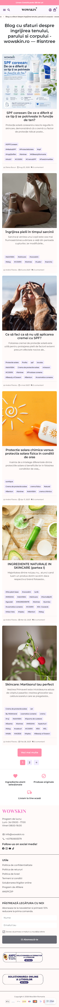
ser (31, 709)
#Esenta (9, 724)
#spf (39, 149)
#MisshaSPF (11, 149)
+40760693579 (12, 838)
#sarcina (48, 262)
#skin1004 (10, 257)
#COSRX (18, 159)
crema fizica (35, 486)
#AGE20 (17, 734)
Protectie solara (12, 362)
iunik (36, 592)
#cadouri (18, 729)
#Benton (28, 377)
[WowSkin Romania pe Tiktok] (13, 848)
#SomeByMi (46, 597)
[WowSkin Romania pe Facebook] (3, 848)
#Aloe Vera (10, 612)
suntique (9, 481)
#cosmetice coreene (44, 377)
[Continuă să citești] (29, 81)
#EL (45, 729)
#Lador (38, 262)
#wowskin (34, 257)
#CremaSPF (31, 159)
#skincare (22, 257)
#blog (8, 262)
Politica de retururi (12, 869)
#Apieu (21, 612)
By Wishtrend (11, 714)
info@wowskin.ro (13, 834)
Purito (24, 362)
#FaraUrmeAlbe (46, 159)
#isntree (23, 154)
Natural (47, 486)
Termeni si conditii (12, 878)
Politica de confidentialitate (17, 865)
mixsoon (46, 367)
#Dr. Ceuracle (42, 607)
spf (32, 362)
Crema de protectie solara (28, 367)
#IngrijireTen (11, 154)
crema (42, 714)
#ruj (7, 719)
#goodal (9, 602)
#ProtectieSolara (26, 149)
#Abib (8, 734)
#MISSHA (10, 597)
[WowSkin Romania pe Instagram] (6, 848)
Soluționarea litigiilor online (17, 882)
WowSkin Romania (37, 997)
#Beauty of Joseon (13, 377)
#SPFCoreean (11, 144)
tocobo (40, 362)
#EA (38, 729)
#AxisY (8, 159)
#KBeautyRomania (38, 154)
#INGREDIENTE (22, 602)
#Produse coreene (34, 372)
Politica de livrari (11, 874)
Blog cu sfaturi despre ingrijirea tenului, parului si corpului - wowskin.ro (29, 33)
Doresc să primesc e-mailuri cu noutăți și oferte (25, 932)
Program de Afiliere (12, 887)
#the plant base (12, 592)
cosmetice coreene (28, 714)
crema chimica (45, 491)
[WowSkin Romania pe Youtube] (10, 848)
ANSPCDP (7, 891)
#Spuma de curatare (33, 719)
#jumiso (46, 602)
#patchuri (42, 724)
